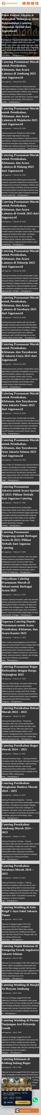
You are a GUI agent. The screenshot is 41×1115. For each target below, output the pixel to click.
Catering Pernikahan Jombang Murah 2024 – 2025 (17, 828)
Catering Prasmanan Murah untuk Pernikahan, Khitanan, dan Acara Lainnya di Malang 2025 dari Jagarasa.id (20, 162)
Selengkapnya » (18, 55)
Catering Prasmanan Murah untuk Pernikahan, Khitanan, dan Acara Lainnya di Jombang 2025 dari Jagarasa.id (20, 69)
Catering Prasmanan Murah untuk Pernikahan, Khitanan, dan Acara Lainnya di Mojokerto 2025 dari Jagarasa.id (20, 116)
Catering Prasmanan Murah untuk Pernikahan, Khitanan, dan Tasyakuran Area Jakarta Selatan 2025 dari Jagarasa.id (20, 447)
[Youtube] (36, 3)
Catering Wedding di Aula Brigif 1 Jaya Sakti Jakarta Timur (19, 911)
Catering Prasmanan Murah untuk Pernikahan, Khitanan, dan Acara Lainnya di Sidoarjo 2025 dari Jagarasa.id (20, 258)
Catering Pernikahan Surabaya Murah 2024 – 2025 (17, 869)
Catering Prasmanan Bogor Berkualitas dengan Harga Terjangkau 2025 (20, 670)
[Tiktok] (28, 3)
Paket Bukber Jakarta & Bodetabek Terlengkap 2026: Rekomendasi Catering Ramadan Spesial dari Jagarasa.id (20, 22)
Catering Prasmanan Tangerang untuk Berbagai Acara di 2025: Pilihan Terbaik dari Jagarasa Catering (19, 539)
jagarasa (8, 35)
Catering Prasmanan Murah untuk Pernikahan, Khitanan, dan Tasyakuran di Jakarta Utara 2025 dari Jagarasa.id (20, 351)
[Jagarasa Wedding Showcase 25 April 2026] (16, 1084)
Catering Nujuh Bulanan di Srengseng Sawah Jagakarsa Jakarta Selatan (20, 950)
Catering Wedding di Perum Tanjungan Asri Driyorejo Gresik (20, 1024)
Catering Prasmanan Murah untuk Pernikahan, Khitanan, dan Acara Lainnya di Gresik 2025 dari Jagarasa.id (20, 209)
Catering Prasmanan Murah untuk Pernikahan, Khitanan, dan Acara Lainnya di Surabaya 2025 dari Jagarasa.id (20, 305)
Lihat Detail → (22, 1102)
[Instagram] (32, 3)
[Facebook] (24, 3)
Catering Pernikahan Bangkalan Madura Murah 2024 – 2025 (19, 787)
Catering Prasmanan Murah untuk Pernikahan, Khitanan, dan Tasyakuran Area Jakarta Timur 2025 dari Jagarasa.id (20, 401)
